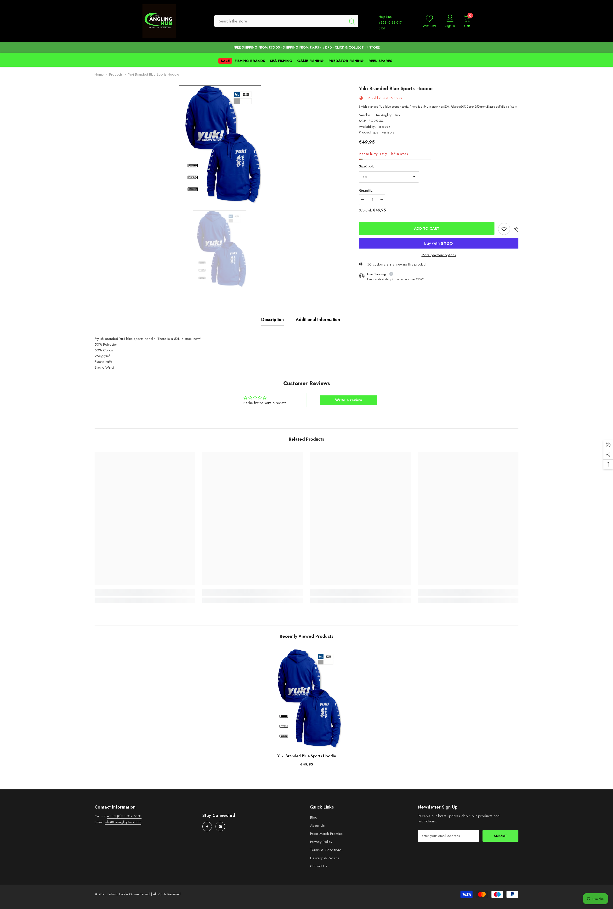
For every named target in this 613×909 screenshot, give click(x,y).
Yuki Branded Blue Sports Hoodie (306, 756)
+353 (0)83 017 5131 (124, 816)
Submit (500, 835)
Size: (366, 166)
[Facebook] (207, 826)
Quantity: (366, 190)
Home (99, 74)
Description (272, 319)
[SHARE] (514, 229)
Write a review (348, 400)
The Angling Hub (387, 115)
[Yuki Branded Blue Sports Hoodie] (306, 699)
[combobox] (280, 21)
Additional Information (318, 319)
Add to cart (426, 228)
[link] (504, 229)
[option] (220, 145)
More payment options (438, 255)
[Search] (286, 21)
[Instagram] (220, 826)
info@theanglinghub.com (123, 822)
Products (116, 74)
